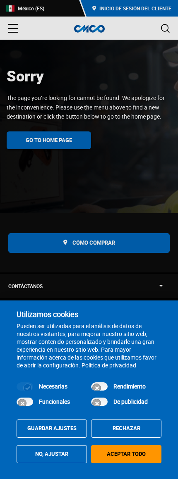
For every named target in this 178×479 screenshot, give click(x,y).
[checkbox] (25, 386)
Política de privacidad (109, 365)
